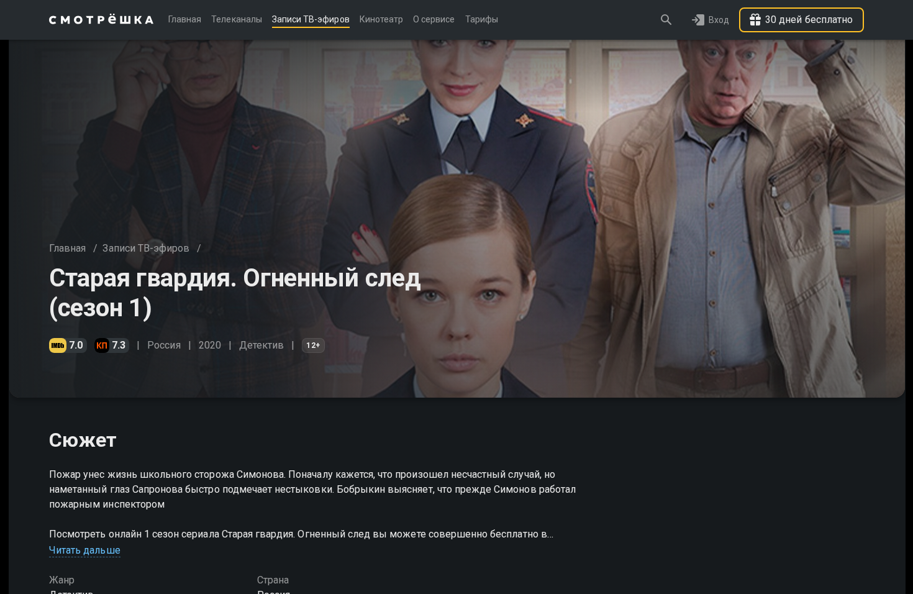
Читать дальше (84, 550)
